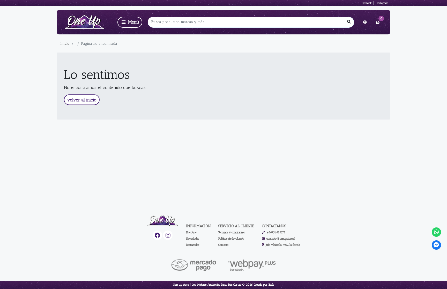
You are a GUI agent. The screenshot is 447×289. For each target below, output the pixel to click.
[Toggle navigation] (129, 22)
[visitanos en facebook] (157, 235)
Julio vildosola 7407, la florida (283, 245)
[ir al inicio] (162, 220)
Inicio (65, 43)
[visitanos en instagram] (168, 235)
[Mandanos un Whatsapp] (436, 232)
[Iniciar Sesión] (365, 22)
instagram (382, 3)
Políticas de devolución (231, 238)
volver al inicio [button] (81, 99)
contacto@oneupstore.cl (280, 238)
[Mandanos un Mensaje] (436, 245)
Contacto (223, 245)
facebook (367, 3)
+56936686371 (275, 232)
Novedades (192, 238)
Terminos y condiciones (231, 232)
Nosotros (191, 232)
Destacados (192, 245)
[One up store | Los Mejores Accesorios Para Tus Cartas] (86, 22)
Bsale (271, 284)
